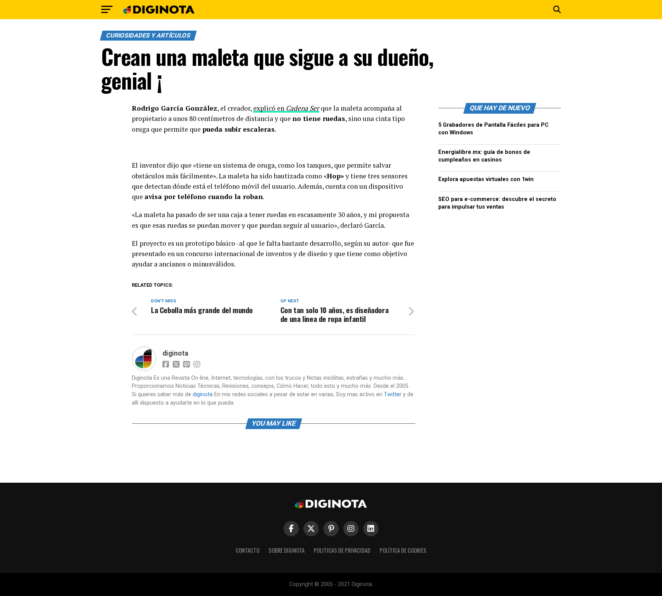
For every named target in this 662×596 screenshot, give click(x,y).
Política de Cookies (403, 550)
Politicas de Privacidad (342, 550)
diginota (175, 353)
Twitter (392, 394)
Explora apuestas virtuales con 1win (486, 179)
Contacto (247, 550)
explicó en (286, 108)
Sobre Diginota (287, 550)
